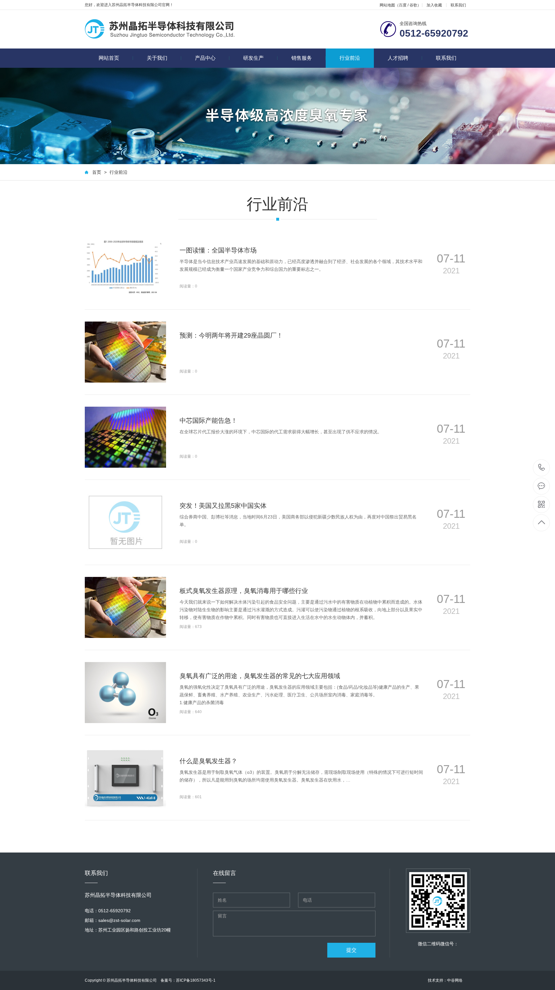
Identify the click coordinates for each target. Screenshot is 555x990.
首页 (96, 172)
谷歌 (413, 5)
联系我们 (458, 5)
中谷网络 (455, 980)
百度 (403, 5)
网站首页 (109, 58)
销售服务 (301, 58)
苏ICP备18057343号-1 (196, 980)
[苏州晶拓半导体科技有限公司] (160, 29)
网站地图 (387, 5)
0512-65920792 (541, 467)
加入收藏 (434, 5)
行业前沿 (349, 58)
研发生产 (253, 58)
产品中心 (205, 58)
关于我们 (157, 58)
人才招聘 (398, 58)
